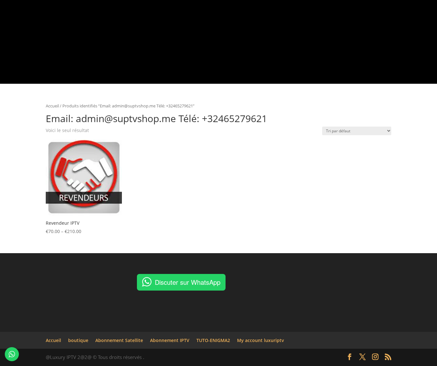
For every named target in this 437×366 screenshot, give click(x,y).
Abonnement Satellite (207, 37)
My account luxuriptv (355, 37)
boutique (167, 37)
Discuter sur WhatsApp (187, 282)
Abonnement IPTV (257, 37)
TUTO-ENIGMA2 (308, 37)
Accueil (142, 37)
